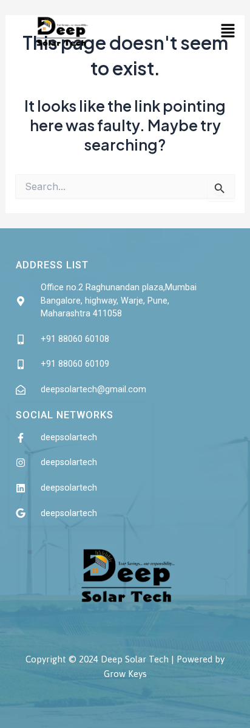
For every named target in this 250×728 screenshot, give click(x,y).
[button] (227, 31)
